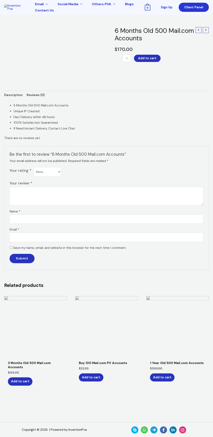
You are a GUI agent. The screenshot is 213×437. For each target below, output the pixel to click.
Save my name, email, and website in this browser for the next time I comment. (69, 248)
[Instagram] (182, 429)
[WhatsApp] (144, 429)
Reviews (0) (36, 95)
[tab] (13, 95)
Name (15, 211)
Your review (21, 183)
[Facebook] (163, 429)
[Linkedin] (173, 429)
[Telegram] (153, 429)
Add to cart (147, 58)
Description (13, 95)
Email (14, 229)
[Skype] (134, 429)
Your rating (20, 170)
